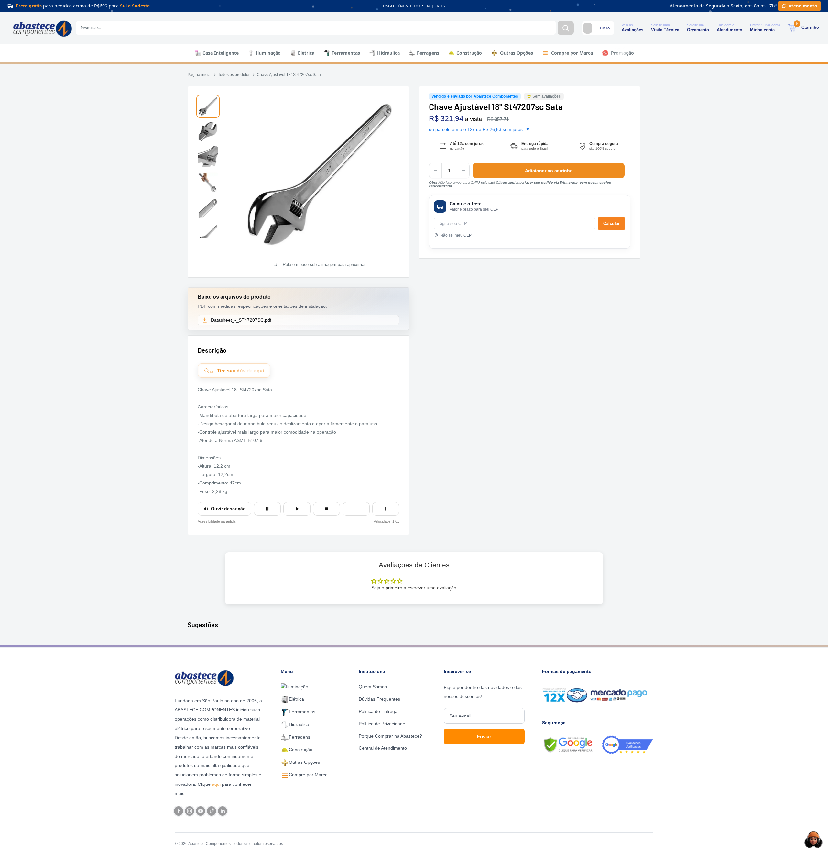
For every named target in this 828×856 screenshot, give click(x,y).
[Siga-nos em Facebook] (178, 811)
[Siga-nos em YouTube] (200, 811)
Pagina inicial (200, 74)
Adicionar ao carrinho (549, 170)
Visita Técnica (665, 30)
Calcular (611, 223)
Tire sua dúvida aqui (237, 371)
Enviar (484, 736)
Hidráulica (388, 53)
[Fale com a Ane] (813, 839)
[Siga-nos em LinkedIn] (222, 811)
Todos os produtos (234, 74)
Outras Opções (516, 53)
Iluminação (268, 53)
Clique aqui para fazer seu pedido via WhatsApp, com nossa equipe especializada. (520, 184)
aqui (216, 784)
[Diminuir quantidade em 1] (435, 170)
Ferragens (428, 53)
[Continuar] (296, 509)
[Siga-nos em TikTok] (211, 811)
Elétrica (306, 53)
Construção (469, 53)
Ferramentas (346, 53)
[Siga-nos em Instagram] (189, 811)
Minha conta (762, 30)
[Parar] (326, 509)
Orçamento (698, 30)
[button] (529, 96)
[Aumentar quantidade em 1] (463, 170)
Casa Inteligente (220, 53)
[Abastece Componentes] (206, 677)
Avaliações (632, 30)
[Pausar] (267, 509)
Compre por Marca (572, 53)
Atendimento (729, 30)
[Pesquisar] (566, 28)
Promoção (622, 53)
